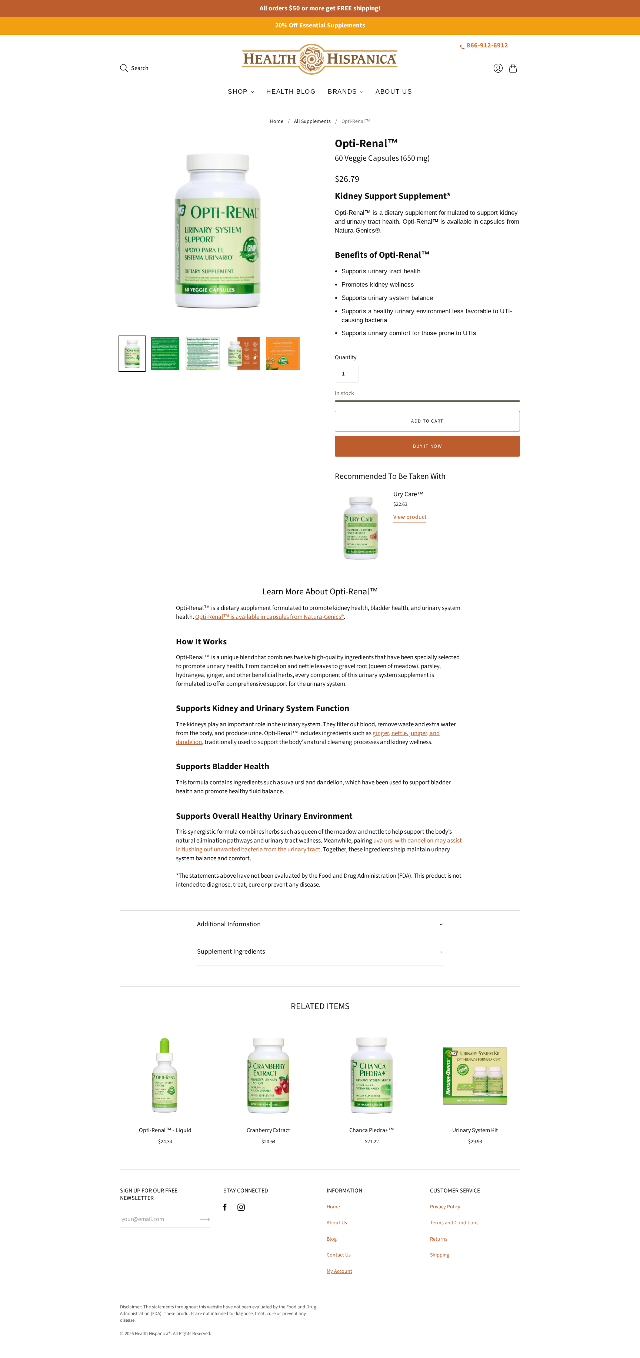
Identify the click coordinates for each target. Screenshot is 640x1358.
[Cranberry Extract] (268, 1075)
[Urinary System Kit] (475, 1075)
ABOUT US (394, 91)
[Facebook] (225, 1209)
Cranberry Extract (268, 1130)
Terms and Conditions (454, 1223)
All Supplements (312, 121)
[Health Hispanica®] (320, 59)
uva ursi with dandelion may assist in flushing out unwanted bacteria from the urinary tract (319, 845)
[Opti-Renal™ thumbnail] (132, 353)
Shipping (439, 1255)
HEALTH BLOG (291, 91)
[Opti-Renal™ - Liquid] (165, 1075)
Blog (332, 1239)
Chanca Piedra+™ (371, 1130)
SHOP (238, 91)
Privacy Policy (445, 1207)
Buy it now (427, 446)
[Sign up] (205, 1219)
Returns (438, 1239)
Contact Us (339, 1255)
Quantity (345, 357)
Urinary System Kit (475, 1130)
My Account (339, 1271)
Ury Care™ (408, 494)
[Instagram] (241, 1209)
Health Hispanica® (153, 1333)
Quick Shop (165, 1109)
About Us (337, 1223)
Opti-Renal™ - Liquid (165, 1130)
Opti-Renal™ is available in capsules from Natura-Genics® (269, 617)
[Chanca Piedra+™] (372, 1075)
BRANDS (342, 91)
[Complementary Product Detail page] (361, 528)
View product (409, 517)
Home (276, 121)
